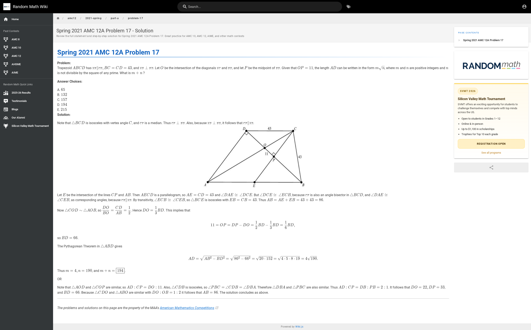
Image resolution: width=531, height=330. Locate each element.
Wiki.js (299, 326)
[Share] (491, 167)
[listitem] (491, 40)
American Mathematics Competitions (187, 308)
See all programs (491, 152)
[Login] (524, 7)
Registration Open (491, 143)
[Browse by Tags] (349, 7)
